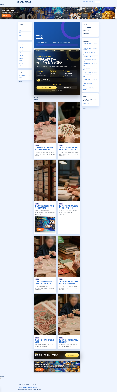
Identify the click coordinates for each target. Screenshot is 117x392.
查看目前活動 (67, 87)
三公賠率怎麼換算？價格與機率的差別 (90, 64)
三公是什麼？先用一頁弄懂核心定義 (90, 44)
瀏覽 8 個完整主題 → (40, 44)
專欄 (90, 1)
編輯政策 (21, 38)
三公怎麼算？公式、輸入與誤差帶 (90, 56)
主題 (87, 1)
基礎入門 (21, 47)
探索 (84, 1)
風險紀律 (21, 58)
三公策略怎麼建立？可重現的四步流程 (90, 68)
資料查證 (21, 50)
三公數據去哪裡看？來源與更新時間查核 (90, 80)
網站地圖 (35, 387)
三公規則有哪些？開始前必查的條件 (90, 53)
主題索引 (20, 387)
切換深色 (97, 1)
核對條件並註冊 (46, 87)
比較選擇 (21, 63)
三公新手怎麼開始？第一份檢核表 (90, 72)
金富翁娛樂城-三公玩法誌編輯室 (24, 76)
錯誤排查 (21, 60)
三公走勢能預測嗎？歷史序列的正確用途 (90, 88)
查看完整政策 (86, 103)
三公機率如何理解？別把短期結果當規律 (90, 60)
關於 (93, 1)
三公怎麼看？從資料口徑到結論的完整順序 (90, 49)
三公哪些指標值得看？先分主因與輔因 (90, 84)
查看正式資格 (72, 355)
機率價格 (21, 52)
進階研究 (21, 65)
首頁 (20, 27)
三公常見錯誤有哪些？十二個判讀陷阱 (90, 75)
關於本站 (30, 387)
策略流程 (21, 55)
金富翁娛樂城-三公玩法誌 (24, 2)
